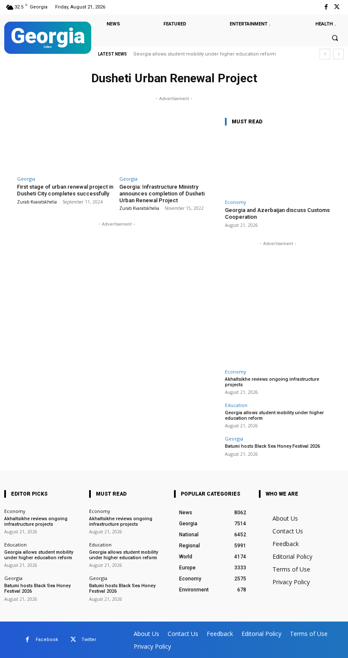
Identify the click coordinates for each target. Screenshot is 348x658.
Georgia (26, 178)
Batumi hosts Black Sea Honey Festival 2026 (272, 446)
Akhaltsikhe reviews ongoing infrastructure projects (272, 382)
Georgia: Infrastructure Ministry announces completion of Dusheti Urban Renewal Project (162, 193)
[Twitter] (336, 7)
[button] (335, 38)
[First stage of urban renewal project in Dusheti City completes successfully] (65, 143)
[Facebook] (326, 7)
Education (236, 405)
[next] (338, 54)
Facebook (47, 639)
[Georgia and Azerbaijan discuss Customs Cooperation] (278, 164)
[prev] (325, 54)
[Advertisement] (278, 301)
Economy (235, 202)
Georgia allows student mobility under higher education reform (204, 54)
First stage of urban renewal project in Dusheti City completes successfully (65, 190)
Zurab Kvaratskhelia (37, 202)
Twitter (88, 639)
